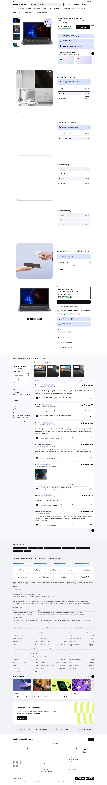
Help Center (29, 754)
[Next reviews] (92, 530)
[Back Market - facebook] (14, 765)
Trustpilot (15, 760)
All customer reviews (59, 756)
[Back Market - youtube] (20, 762)
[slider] (14, 396)
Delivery (28, 756)
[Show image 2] (34, 319)
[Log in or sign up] (89, 4)
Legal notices (72, 767)
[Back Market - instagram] (14, 762)
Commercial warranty (46, 754)
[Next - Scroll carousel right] (92, 53)
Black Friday (57, 760)
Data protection (72, 763)
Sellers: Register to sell (46, 763)
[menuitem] (36, 8)
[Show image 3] (38, 319)
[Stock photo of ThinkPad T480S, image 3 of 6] (16, 45)
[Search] (32, 4)
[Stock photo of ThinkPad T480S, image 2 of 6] (16, 37)
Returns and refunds (31, 758)
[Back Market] (20, 4)
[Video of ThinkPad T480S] (16, 29)
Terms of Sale (72, 754)
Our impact (15, 756)
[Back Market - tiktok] (17, 762)
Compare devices (59, 754)
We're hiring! (15, 758)
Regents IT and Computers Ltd (73, 310)
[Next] (41, 319)
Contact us (29, 752)
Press (14, 754)
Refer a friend (44, 752)
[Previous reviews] (89, 530)
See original (47, 520)
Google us (37, 713)
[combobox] (74, 262)
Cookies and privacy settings (73, 760)
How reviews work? (19, 382)
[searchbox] (47, 4)
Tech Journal (58, 752)
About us (15, 752)
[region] (76, 60)
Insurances (43, 756)
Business (84, 4)
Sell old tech (43, 758)
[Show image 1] (31, 319)
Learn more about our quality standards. (46, 622)
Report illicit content (73, 769)
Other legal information (74, 765)
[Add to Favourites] (92, 27)
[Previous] (28, 319)
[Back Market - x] (17, 765)
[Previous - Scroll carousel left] (89, 53)
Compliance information (86, 310)
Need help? (76, 4)
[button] (48, 22)
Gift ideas (57, 758)
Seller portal (43, 766)
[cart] (92, 4)
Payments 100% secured (46, 768)
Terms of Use (72, 752)
